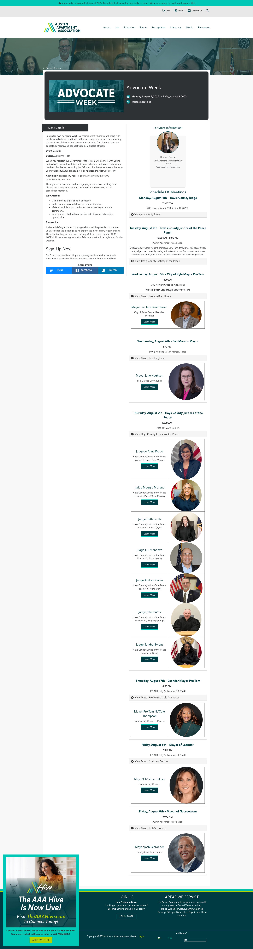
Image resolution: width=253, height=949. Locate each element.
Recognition (158, 27)
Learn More (149, 321)
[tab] (168, 214)
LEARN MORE (126, 916)
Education (129, 27)
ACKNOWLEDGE (40, 940)
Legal (141, 936)
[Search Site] (207, 11)
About (106, 27)
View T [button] (138, 261)
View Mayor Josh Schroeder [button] (150, 828)
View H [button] (138, 434)
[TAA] (195, 942)
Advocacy (175, 27)
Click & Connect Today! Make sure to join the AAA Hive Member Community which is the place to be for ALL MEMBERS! (40, 932)
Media (189, 27)
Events (143, 27)
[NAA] (169, 941)
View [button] (137, 214)
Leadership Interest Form (129, 3)
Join (117, 27)
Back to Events (53, 68)
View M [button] (138, 296)
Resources (204, 27)
